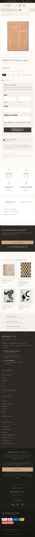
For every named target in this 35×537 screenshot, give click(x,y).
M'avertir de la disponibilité (17, 130)
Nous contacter (6, 427)
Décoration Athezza (24, 13)
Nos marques (10, 13)
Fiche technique (26, 202)
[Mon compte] (16, 5)
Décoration (4, 406)
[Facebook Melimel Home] (13, 504)
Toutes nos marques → (10, 390)
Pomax (3, 386)
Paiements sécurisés (7, 438)
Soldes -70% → (7, 416)
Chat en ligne (18, 242)
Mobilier (4, 401)
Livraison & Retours (6, 429)
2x (4, 75)
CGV (3, 534)
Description (10, 202)
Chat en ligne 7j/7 (12, 356)
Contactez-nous (24, 145)
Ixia (3, 383)
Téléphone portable (10, 115)
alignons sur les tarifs (12, 147)
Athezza (16, 13)
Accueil (3, 13)
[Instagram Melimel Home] (18, 504)
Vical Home (5, 380)
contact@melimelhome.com (18, 247)
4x (13, 75)
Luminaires (4, 409)
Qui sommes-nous (6, 440)
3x (9, 75)
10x (18, 75)
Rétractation (5, 432)
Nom (6, 95)
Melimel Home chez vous (8, 443)
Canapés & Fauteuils (7, 403)
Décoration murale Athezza (7, 15)
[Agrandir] (30, 49)
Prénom (6, 102)
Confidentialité (16, 534)
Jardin (3, 412)
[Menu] (24, 5)
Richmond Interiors (6, 375)
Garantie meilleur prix (7, 435)
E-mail (6, 106)
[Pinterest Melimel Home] (22, 504)
